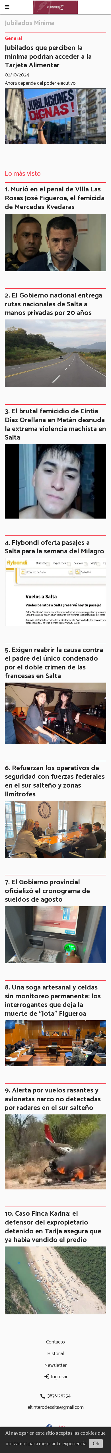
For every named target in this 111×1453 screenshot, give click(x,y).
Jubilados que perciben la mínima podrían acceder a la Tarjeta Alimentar (48, 56)
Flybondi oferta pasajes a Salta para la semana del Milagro (54, 547)
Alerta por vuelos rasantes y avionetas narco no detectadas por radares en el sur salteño (53, 1099)
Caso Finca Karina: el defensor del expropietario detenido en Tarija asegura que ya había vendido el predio (53, 1227)
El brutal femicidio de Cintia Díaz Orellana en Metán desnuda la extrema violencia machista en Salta (55, 424)
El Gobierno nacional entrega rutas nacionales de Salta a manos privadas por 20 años (53, 304)
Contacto (55, 1342)
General (13, 38)
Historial (55, 1354)
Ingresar (58, 1377)
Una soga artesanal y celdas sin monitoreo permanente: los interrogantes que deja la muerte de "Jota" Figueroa (53, 1000)
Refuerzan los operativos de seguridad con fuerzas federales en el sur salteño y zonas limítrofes (55, 781)
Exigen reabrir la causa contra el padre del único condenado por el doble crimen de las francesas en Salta (54, 663)
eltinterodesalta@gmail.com (56, 1407)
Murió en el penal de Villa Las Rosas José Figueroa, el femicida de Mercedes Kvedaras (54, 198)
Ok (96, 1443)
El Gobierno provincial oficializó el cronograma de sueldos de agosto (47, 891)
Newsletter (55, 1365)
